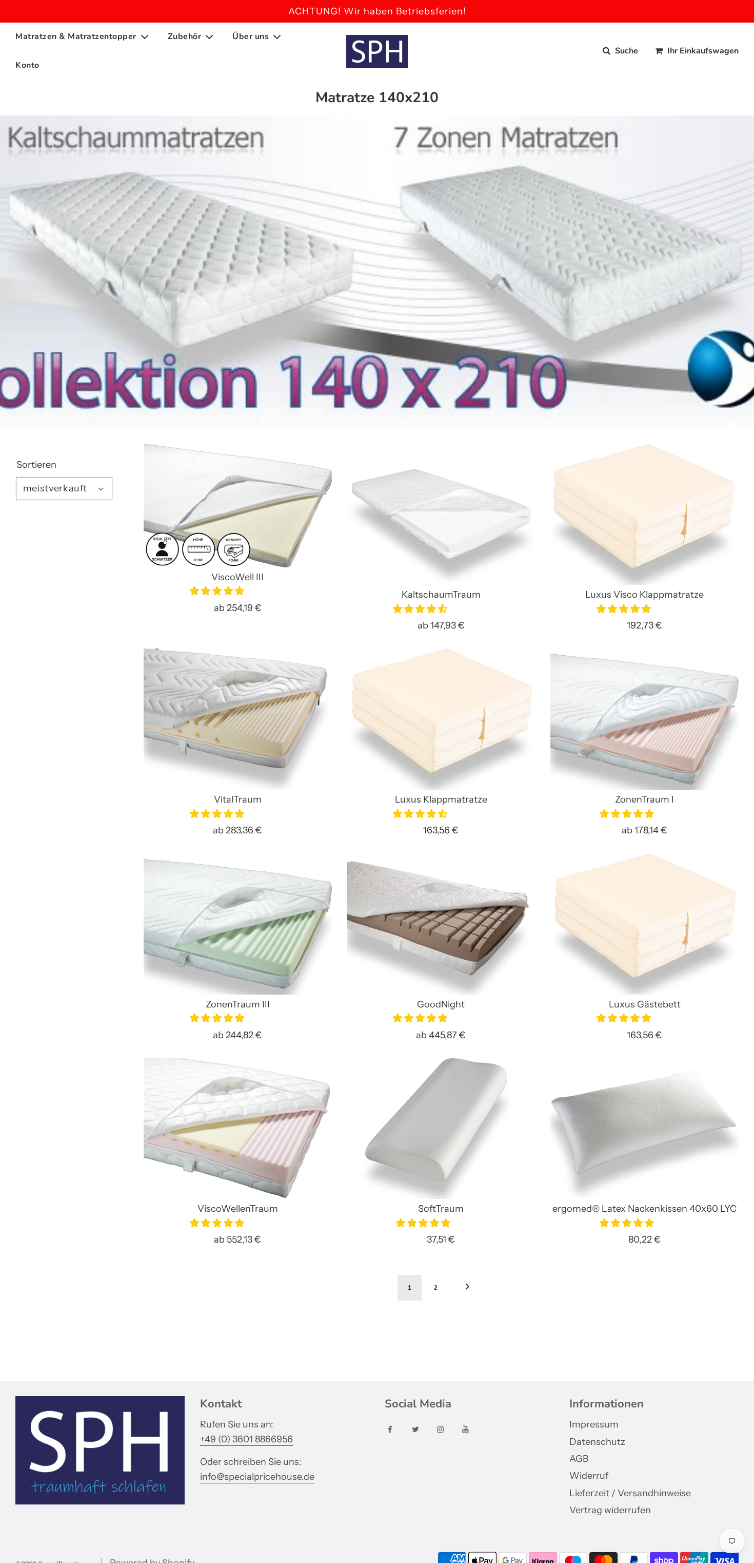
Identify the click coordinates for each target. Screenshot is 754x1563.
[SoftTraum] (441, 1128)
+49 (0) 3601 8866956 (246, 1439)
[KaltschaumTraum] (441, 514)
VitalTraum (238, 799)
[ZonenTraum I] (644, 719)
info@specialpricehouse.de (257, 1476)
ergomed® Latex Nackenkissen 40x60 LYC (644, 1208)
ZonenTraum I (644, 799)
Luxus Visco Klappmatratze (644, 594)
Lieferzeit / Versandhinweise (630, 1493)
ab (238, 608)
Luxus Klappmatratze (441, 799)
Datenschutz (597, 1441)
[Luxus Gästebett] (644, 924)
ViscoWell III (237, 577)
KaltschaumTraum (441, 594)
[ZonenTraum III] (238, 924)
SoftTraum (441, 1208)
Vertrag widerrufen (610, 1510)
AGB (578, 1458)
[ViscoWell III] (238, 505)
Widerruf (588, 1475)
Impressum (594, 1424)
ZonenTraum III (238, 1004)
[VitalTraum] (238, 719)
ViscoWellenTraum (237, 1208)
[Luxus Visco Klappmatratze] (644, 514)
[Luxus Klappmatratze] (441, 719)
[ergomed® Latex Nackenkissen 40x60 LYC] (644, 1128)
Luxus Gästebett (645, 1004)
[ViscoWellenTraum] (238, 1128)
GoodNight (441, 1004)
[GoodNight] (441, 924)
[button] (218, 591)
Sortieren (36, 464)
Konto (27, 65)
